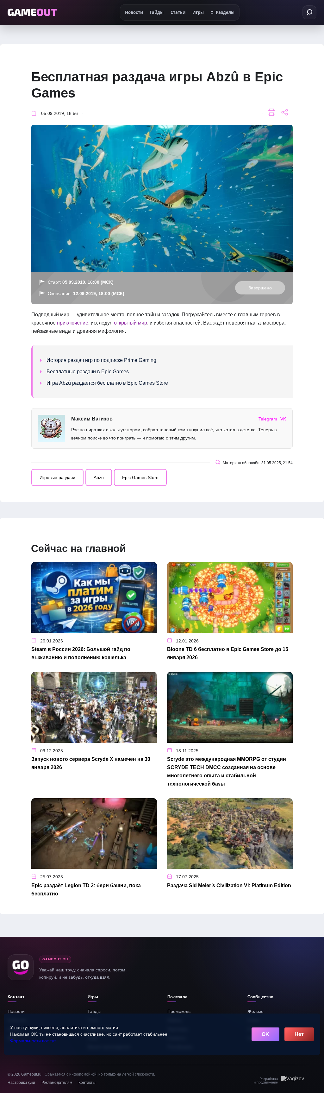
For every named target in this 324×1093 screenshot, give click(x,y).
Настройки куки (21, 1082)
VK (283, 418)
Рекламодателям (56, 1082)
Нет (299, 1034)
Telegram (268, 418)
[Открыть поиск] (309, 12)
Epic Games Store (140, 477)
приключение (72, 322)
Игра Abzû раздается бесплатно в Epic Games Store (107, 383)
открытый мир (130, 322)
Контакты (87, 1082)
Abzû (99, 477)
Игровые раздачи (57, 477)
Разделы (225, 12)
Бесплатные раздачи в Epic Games (88, 371)
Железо (255, 1011)
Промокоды (179, 1011)
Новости (16, 1011)
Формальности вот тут (33, 1040)
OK (265, 1034)
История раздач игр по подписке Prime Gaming (101, 360)
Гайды (94, 1011)
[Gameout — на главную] (32, 12)
